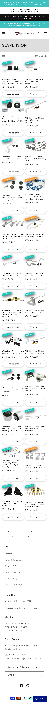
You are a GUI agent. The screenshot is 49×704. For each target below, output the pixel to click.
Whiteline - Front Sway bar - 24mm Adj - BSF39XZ (34, 120)
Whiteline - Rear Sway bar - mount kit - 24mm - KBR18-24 (36, 389)
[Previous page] (8, 531)
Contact (8, 553)
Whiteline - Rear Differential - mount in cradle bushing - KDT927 (12, 81)
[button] (3, 33)
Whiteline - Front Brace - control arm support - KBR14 (12, 503)
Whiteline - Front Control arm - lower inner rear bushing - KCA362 (35, 504)
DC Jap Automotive (26, 703)
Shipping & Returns (13, 566)
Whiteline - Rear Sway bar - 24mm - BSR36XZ (34, 274)
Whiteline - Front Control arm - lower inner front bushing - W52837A (12, 198)
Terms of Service (12, 572)
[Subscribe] (41, 674)
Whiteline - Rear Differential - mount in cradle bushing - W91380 (12, 119)
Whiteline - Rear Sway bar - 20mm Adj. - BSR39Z (34, 81)
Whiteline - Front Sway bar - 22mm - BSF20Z (34, 311)
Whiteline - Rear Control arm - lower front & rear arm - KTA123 (12, 236)
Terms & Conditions (13, 560)
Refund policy (11, 578)
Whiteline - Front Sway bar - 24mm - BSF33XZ (34, 352)
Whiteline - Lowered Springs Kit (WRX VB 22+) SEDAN (35, 159)
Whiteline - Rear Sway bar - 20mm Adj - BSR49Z (36, 235)
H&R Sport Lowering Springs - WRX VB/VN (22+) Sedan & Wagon (34, 197)
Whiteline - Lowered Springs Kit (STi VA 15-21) (35, 467)
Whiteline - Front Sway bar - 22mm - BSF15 (11, 158)
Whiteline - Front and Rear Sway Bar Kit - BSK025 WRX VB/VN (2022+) (11, 464)
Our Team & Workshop (15, 584)
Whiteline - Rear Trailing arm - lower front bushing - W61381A (13, 390)
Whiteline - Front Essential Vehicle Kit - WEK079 (13, 352)
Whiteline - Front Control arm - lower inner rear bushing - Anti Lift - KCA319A (12, 313)
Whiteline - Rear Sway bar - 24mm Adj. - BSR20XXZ (34, 429)
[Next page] (36, 537)
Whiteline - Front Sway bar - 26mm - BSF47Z (11, 274)
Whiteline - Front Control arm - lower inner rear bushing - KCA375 (12, 429)
